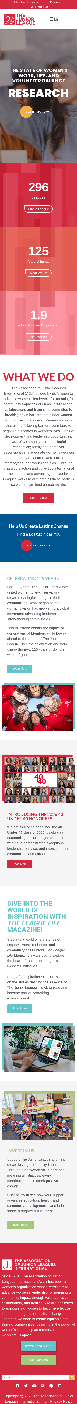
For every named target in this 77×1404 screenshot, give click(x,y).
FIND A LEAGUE (38, 545)
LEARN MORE (36, 112)
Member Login (24, 2)
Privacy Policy (61, 1401)
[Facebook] (17, 1386)
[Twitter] (26, 1386)
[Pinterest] (51, 1386)
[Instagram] (43, 1386)
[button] (55, 19)
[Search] (72, 1377)
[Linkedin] (59, 1386)
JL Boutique (39, 7)
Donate (55, 2)
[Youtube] (34, 1386)
